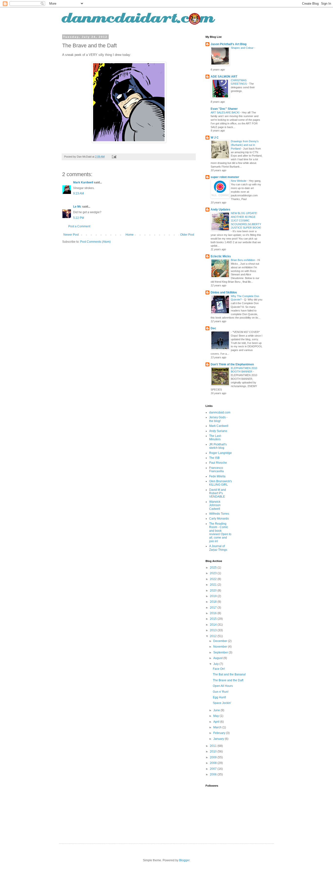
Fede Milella (217, 476)
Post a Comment (79, 226)
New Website (239, 180)
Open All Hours (223, 686)
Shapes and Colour (242, 47)
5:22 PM (78, 218)
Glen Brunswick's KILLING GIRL (220, 483)
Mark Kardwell (83, 182)
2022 (213, 579)
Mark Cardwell (218, 426)
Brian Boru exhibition (243, 260)
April (216, 721)
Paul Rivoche (218, 462)
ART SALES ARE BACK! (225, 112)
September (221, 652)
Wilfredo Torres (219, 513)
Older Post (187, 234)
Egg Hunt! (219, 697)
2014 (213, 624)
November (220, 646)
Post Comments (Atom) (95, 241)
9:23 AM (78, 193)
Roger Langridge (220, 453)
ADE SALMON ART (224, 76)
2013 (213, 630)
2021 (213, 584)
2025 (213, 567)
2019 (213, 596)
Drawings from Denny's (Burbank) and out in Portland (245, 145)
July (216, 664)
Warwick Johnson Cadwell (215, 505)
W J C (215, 137)
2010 (213, 751)
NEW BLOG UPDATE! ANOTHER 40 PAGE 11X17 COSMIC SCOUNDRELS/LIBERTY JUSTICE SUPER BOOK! (246, 220)
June (217, 710)
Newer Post (71, 234)
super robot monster (225, 177)
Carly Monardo (219, 518)
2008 (213, 763)
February (219, 733)
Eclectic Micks (221, 256)
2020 (213, 590)
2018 (213, 601)
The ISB (214, 458)
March (217, 727)
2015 (213, 619)
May (216, 716)
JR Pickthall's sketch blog (218, 446)
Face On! (219, 669)
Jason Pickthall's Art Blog (228, 44)
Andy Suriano (218, 431)
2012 (213, 636)
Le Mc (77, 206)
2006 (213, 774)
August (218, 658)
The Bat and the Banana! (229, 674)
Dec (213, 328)
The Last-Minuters (215, 437)
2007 (213, 769)
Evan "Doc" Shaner (224, 108)
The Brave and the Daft (228, 680)
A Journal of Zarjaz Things (218, 547)
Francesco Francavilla (216, 469)
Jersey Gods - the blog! (218, 419)
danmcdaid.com (219, 412)
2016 (213, 613)
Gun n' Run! (220, 691)
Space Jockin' (222, 703)
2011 (213, 746)
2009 (213, 757)
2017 (213, 607)
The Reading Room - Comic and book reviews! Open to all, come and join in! (220, 532)
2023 (213, 573)
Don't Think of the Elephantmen (232, 364)
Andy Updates (220, 209)
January (219, 739)
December (220, 641)
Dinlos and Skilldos (224, 292)
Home (130, 234)
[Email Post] (114, 156)
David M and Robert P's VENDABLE (217, 493)
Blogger (184, 860)
